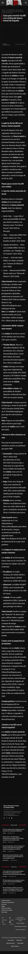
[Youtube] (11, 818)
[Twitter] (7, 49)
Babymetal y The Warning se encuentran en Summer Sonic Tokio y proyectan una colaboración (13, 838)
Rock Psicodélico (20, 923)
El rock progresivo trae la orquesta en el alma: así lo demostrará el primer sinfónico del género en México (14, 847)
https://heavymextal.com (8, 809)
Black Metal (19, 940)
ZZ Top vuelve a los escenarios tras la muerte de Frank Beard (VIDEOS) (13, 830)
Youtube (11, 924)
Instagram (11, 920)
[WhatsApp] (15, 49)
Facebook (4, 920)
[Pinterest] (11, 49)
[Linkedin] (9, 818)
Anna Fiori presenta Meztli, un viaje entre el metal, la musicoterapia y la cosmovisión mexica (13, 856)
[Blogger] (4, 818)
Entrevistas (5, 860)
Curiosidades (10, 10)
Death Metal (20, 943)
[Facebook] (4, 49)
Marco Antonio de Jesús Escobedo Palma (11, 806)
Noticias (5, 876)
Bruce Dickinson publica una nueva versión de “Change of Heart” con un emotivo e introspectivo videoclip (13, 889)
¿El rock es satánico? (20, 929)
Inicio (3, 10)
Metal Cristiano (15, 946)
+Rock (4, 833)
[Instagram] (10, 918)
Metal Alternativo (10, 943)
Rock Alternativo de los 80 (20, 926)
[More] (18, 49)
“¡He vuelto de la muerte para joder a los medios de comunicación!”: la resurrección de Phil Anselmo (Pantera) (14, 872)
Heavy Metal (11, 940)
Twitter (4, 924)
